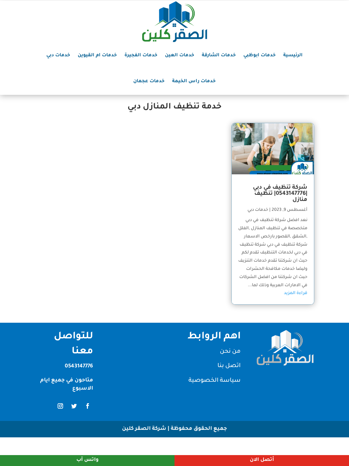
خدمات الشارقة (219, 55)
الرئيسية (293, 55)
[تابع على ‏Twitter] (74, 406)
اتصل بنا (229, 366)
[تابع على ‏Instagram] (60, 406)
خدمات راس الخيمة (194, 81)
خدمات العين (179, 55)
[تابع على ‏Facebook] (87, 406)
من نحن (230, 352)
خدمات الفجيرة (140, 55)
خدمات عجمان (149, 81)
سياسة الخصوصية (214, 381)
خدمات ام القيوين (97, 55)
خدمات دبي (58, 55)
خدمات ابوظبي (259, 55)
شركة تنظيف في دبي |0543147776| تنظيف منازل (280, 194)
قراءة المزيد (295, 293)
